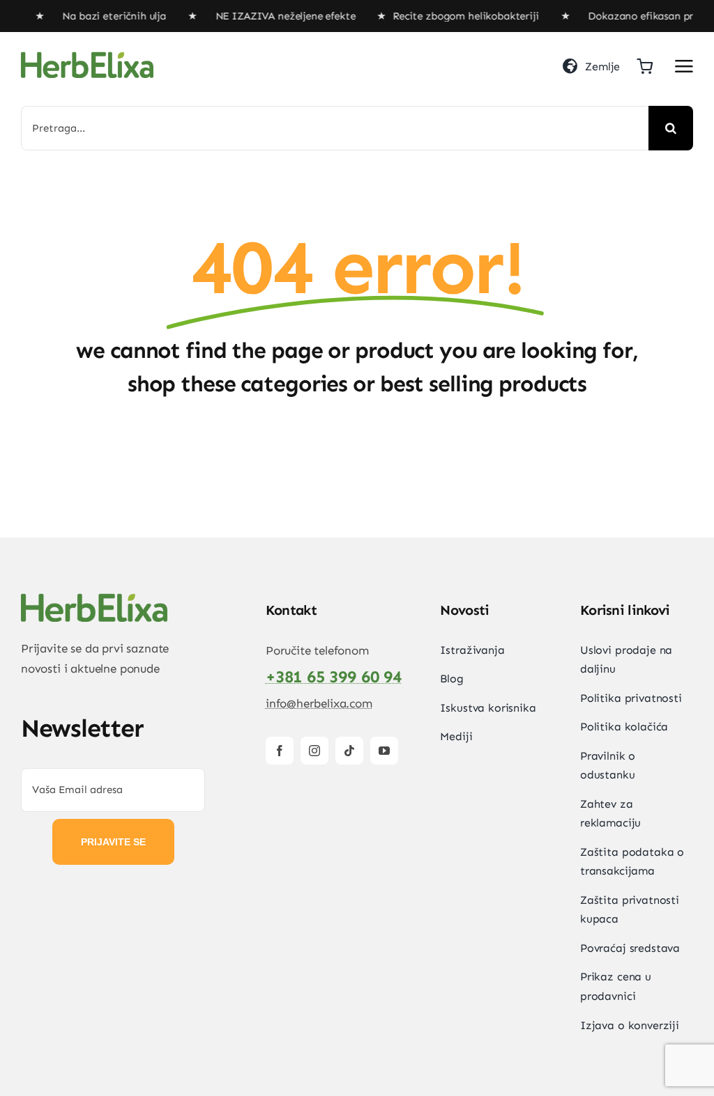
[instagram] (314, 751)
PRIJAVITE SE (113, 841)
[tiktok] (349, 751)
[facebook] (280, 751)
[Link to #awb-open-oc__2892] (684, 66)
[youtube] (384, 751)
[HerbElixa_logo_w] (87, 57)
